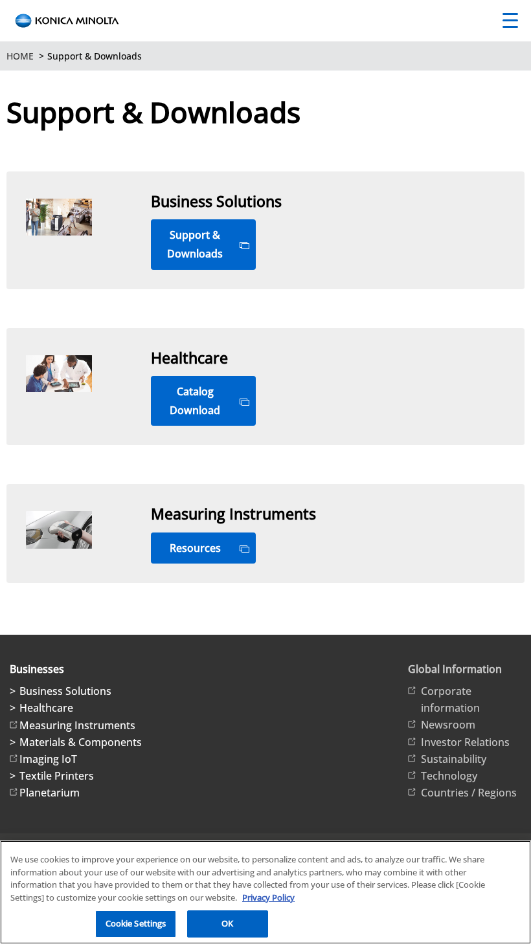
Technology (449, 776)
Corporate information (450, 699)
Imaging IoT (48, 759)
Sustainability (453, 759)
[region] (265, 892)
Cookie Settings (136, 923)
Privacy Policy (268, 897)
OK (227, 923)
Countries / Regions (469, 792)
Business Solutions (65, 691)
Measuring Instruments (77, 725)
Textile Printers (56, 776)
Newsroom (448, 725)
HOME (20, 56)
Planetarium (49, 792)
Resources (195, 548)
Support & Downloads (195, 244)
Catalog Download (195, 400)
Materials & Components (80, 742)
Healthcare (46, 708)
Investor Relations (465, 742)
